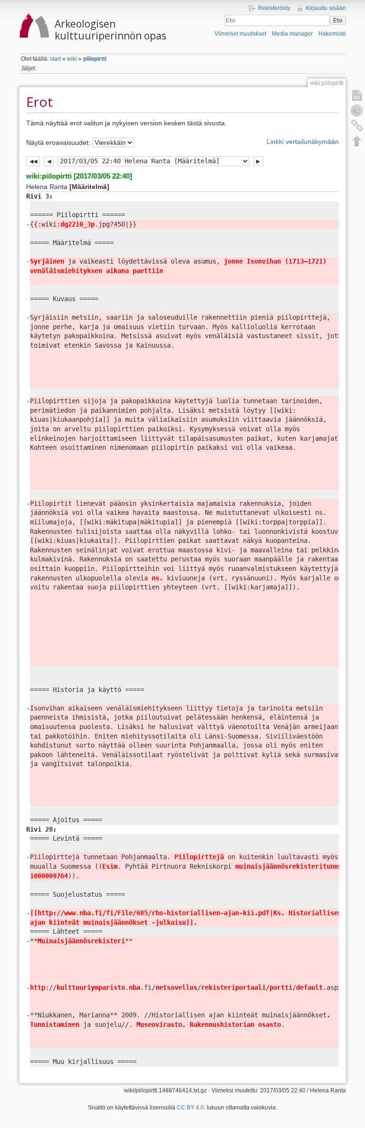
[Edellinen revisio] (49, 161)
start (55, 59)
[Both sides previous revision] (33, 161)
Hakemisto (332, 33)
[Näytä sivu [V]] (357, 95)
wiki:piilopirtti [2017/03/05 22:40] (79, 176)
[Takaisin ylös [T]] (357, 140)
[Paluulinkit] (357, 125)
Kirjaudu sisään (326, 8)
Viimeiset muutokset (240, 33)
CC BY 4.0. (191, 1107)
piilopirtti (94, 59)
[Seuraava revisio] (258, 161)
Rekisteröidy (274, 8)
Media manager (292, 33)
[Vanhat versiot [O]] (357, 110)
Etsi (338, 20)
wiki (72, 59)
